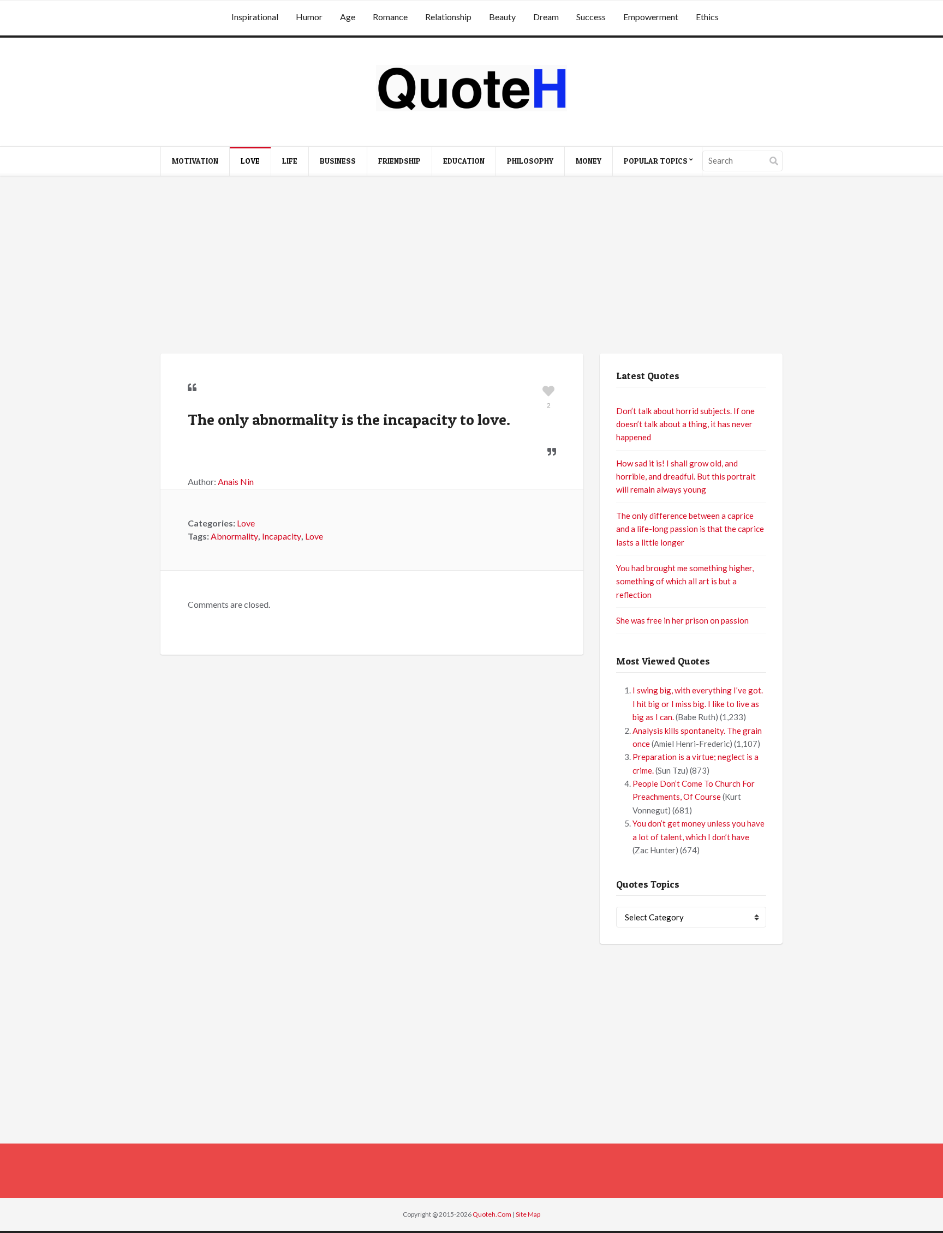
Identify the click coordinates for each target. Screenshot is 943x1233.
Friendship (399, 160)
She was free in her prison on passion (682, 620)
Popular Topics (656, 160)
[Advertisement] (471, 266)
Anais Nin (236, 481)
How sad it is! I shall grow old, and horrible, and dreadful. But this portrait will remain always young (686, 476)
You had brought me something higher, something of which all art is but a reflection (685, 581)
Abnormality (234, 536)
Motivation (195, 160)
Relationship (448, 16)
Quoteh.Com (492, 1214)
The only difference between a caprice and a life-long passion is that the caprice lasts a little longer (690, 529)
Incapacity (281, 536)
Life (289, 160)
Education (464, 160)
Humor (309, 16)
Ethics (707, 16)
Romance (390, 16)
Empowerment (650, 16)
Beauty (502, 16)
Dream (546, 16)
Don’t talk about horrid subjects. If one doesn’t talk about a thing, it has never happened (685, 424)
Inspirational (254, 16)
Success (591, 16)
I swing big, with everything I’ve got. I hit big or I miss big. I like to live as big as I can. (697, 703)
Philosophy (530, 160)
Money (588, 160)
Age (347, 16)
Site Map (528, 1214)
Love (250, 160)
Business (338, 160)
